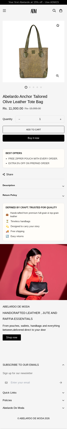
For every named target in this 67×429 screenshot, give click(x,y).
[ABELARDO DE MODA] (33, 10)
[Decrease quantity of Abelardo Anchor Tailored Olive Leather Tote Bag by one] (19, 119)
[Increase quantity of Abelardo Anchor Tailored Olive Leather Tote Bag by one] (60, 119)
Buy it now (33, 138)
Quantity (7, 119)
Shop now (11, 337)
